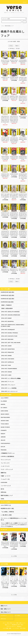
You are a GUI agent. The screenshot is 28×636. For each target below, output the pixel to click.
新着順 (18, 41)
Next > (17, 45)
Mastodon (19, 626)
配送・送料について (21, 623)
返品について (7, 624)
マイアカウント (4, 615)
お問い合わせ (3, 618)
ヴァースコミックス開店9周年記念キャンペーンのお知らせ (13, 519)
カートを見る (17, 615)
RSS (21, 628)
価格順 (14, 41)
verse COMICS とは (6, 505)
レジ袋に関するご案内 (6, 515)
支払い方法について (11, 623)
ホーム (3, 25)
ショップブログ (15, 628)
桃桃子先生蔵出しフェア (9, 25)
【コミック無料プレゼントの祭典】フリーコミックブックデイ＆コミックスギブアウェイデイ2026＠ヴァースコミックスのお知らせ (14, 524)
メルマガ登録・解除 (7, 628)
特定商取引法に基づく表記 (7, 508)
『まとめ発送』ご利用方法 (7, 511)
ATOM (24, 628)
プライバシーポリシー (11, 626)
